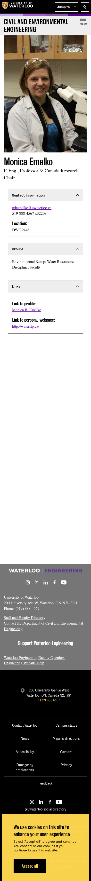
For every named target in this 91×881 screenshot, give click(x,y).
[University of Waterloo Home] (17, 7)
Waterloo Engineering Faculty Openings (34, 657)
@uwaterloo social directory (45, 809)
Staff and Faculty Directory (24, 617)
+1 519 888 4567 (49, 700)
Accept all (30, 866)
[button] (66, 7)
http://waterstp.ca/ (25, 326)
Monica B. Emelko (26, 309)
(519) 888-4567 (28, 608)
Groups (17, 249)
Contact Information (28, 195)
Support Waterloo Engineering (45, 643)
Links (16, 286)
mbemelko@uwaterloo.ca (31, 207)
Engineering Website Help (24, 662)
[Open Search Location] (85, 7)
